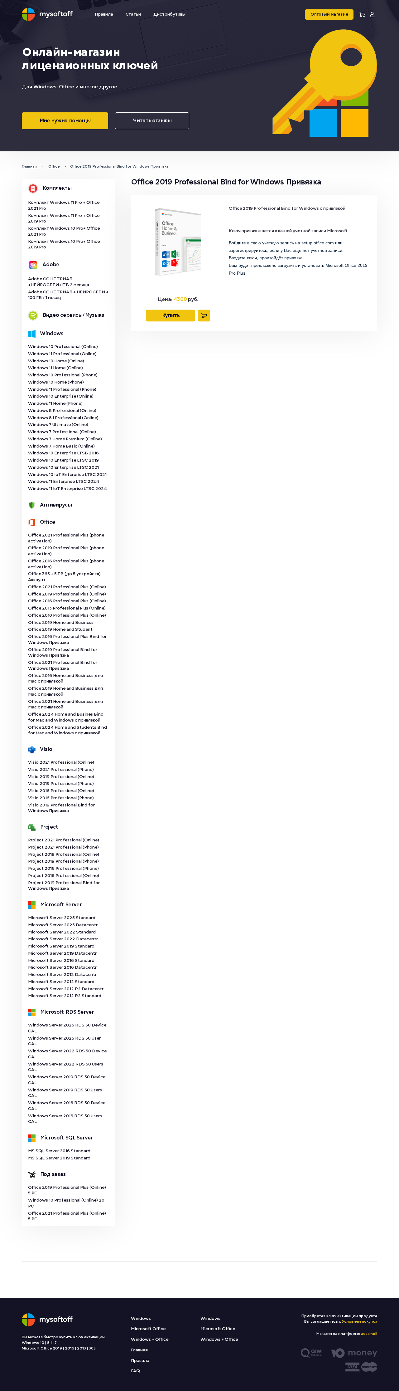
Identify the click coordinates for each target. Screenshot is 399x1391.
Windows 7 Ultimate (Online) (58, 425)
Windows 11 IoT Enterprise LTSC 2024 (67, 489)
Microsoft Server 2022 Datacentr (63, 939)
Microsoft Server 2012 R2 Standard (64, 996)
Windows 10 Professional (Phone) (63, 375)
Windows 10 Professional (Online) (63, 347)
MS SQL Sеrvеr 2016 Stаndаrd (59, 1151)
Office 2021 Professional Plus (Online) (67, 587)
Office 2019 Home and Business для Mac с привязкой (65, 691)
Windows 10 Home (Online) (56, 361)
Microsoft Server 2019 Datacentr (62, 953)
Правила (104, 14)
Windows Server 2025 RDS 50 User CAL (64, 1041)
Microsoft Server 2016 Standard (61, 960)
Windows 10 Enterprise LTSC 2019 (63, 460)
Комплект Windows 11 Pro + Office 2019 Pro (63, 218)
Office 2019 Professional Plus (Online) (67, 594)
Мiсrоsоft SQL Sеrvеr (66, 1137)
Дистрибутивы (169, 14)
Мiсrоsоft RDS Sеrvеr (67, 1012)
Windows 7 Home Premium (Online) (65, 439)
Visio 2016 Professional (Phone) (61, 798)
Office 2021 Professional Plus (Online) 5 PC (67, 1216)
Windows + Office (149, 1339)
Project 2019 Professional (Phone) (63, 861)
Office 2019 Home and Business (61, 622)
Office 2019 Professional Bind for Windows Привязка (62, 653)
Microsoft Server (61, 904)
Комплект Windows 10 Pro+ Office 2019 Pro (64, 244)
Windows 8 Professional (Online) (62, 411)
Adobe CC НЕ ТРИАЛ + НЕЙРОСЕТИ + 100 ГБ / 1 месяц (68, 295)
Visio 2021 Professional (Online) (61, 762)
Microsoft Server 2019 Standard (61, 946)
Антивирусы (56, 505)
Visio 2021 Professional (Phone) (61, 769)
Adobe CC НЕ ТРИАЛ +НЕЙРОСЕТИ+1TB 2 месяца (58, 282)
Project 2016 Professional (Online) (63, 876)
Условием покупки (359, 1321)
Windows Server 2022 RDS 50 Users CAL (65, 1067)
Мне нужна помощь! (65, 120)
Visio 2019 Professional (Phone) (61, 783)
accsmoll (369, 1333)
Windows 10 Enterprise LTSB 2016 (63, 453)
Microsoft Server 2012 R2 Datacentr (65, 989)
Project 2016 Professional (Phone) (63, 868)
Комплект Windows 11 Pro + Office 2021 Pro (63, 205)
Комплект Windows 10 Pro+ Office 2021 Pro (64, 231)
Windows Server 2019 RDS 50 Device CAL (66, 1080)
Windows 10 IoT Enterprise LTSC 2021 (67, 475)
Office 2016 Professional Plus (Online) (67, 601)
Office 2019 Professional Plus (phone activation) (66, 551)
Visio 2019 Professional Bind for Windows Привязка (61, 808)
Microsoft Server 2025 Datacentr (63, 925)
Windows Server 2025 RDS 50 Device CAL (67, 1028)
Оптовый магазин (329, 14)
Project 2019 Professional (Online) (63, 854)
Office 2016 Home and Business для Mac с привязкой (65, 678)
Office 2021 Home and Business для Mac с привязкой (65, 704)
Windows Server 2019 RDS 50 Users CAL (65, 1093)
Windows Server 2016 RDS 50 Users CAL (65, 1119)
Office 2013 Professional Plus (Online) (67, 608)
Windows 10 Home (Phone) (56, 382)
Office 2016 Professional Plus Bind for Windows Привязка (67, 639)
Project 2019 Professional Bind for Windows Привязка (64, 886)
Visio (46, 749)
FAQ (135, 1371)
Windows (51, 333)
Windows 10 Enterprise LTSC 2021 (63, 467)
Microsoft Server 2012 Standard (61, 982)
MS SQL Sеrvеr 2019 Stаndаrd (59, 1158)
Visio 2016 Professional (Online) (61, 791)
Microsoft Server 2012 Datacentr (62, 974)
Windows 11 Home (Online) (55, 368)
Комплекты (56, 188)
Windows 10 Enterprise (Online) (61, 396)
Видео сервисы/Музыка (73, 315)
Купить (170, 315)
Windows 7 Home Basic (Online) (61, 446)
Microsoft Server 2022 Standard (62, 932)
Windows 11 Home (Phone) (55, 403)
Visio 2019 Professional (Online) (61, 777)
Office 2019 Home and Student (60, 629)
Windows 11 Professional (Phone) (62, 389)
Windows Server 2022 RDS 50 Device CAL (67, 1054)
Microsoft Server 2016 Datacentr (62, 967)
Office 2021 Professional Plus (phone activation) (66, 538)
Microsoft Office (148, 1329)
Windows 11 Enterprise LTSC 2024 (63, 481)
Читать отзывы (152, 120)
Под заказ (53, 1174)
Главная (139, 1350)
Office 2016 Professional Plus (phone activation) (66, 564)
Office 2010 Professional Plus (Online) (67, 615)
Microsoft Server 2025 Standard (61, 918)
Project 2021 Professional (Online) (63, 840)
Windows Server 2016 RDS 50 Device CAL (66, 1106)
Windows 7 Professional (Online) (62, 432)
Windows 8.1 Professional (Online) (63, 418)
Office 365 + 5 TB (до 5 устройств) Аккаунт (64, 577)
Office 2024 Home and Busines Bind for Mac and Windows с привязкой (65, 717)
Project (49, 827)
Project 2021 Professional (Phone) (63, 847)
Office (47, 522)
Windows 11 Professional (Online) (62, 354)
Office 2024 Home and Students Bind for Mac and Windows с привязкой (67, 730)
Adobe (50, 264)
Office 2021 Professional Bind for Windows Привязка (62, 665)
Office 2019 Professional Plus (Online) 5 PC (67, 1190)
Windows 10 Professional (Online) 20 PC (66, 1203)
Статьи (133, 14)
